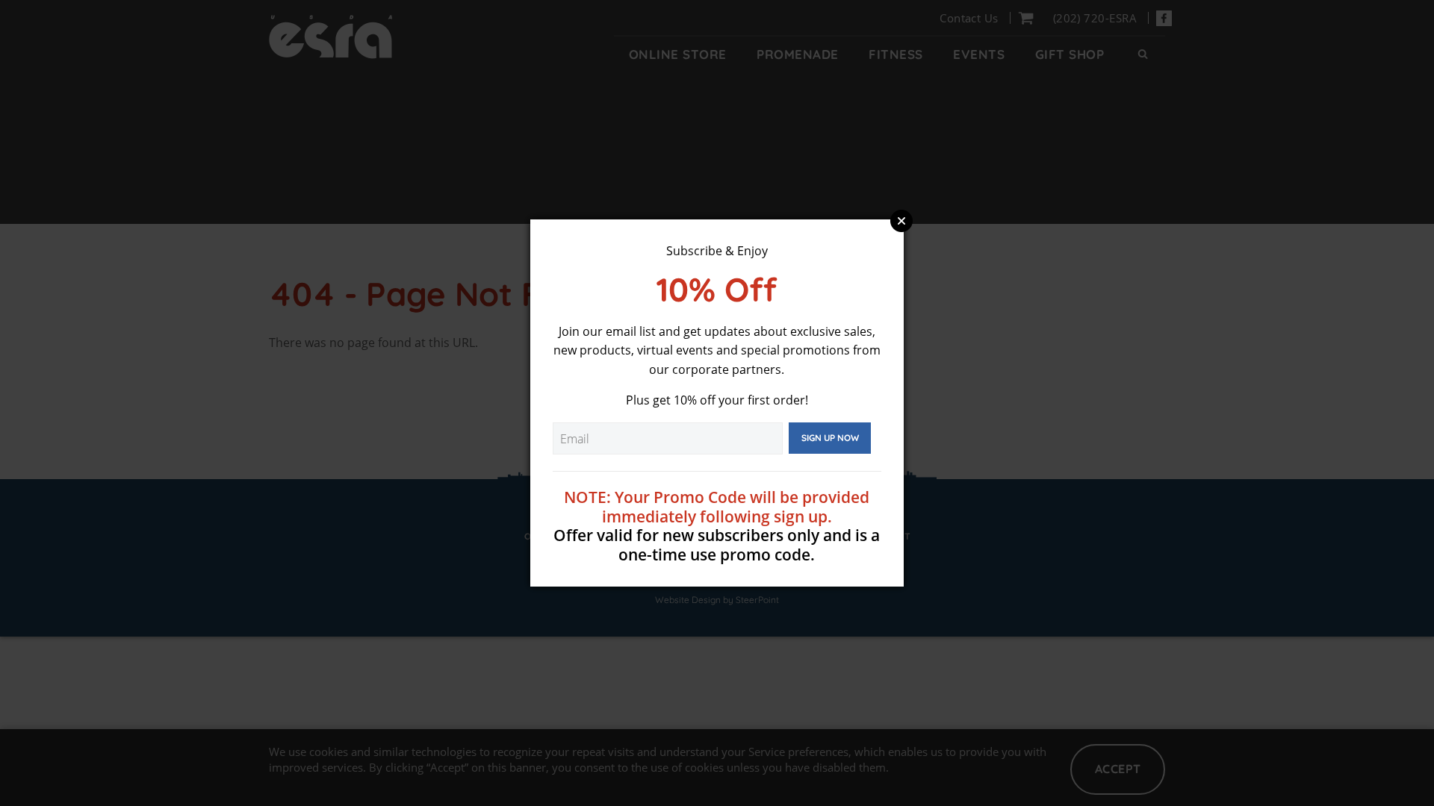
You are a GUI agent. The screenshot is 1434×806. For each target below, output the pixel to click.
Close (901, 221)
